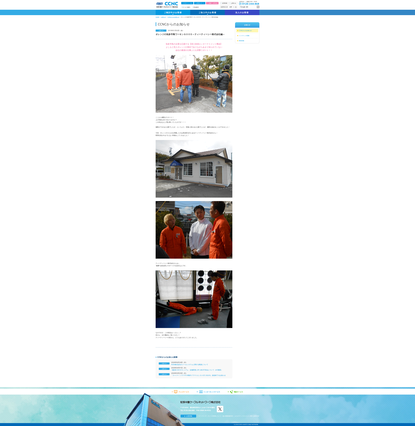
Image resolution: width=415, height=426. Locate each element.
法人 (242, 12)
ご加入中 (207, 12)
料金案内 (196, 7)
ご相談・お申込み (212, 3)
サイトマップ (202, 416)
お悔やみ (233, 3)
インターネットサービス (212, 392)
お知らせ (163, 17)
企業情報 (189, 416)
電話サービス (238, 392)
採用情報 (224, 3)
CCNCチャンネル (187, 3)
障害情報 (241, 41)
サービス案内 (186, 7)
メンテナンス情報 (244, 36)
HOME (157, 17)
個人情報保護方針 (228, 416)
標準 (231, 7)
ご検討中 (173, 12)
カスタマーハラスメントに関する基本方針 (247, 416)
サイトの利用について (214, 416)
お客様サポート (200, 3)
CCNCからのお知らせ (173, 17)
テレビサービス (184, 392)
